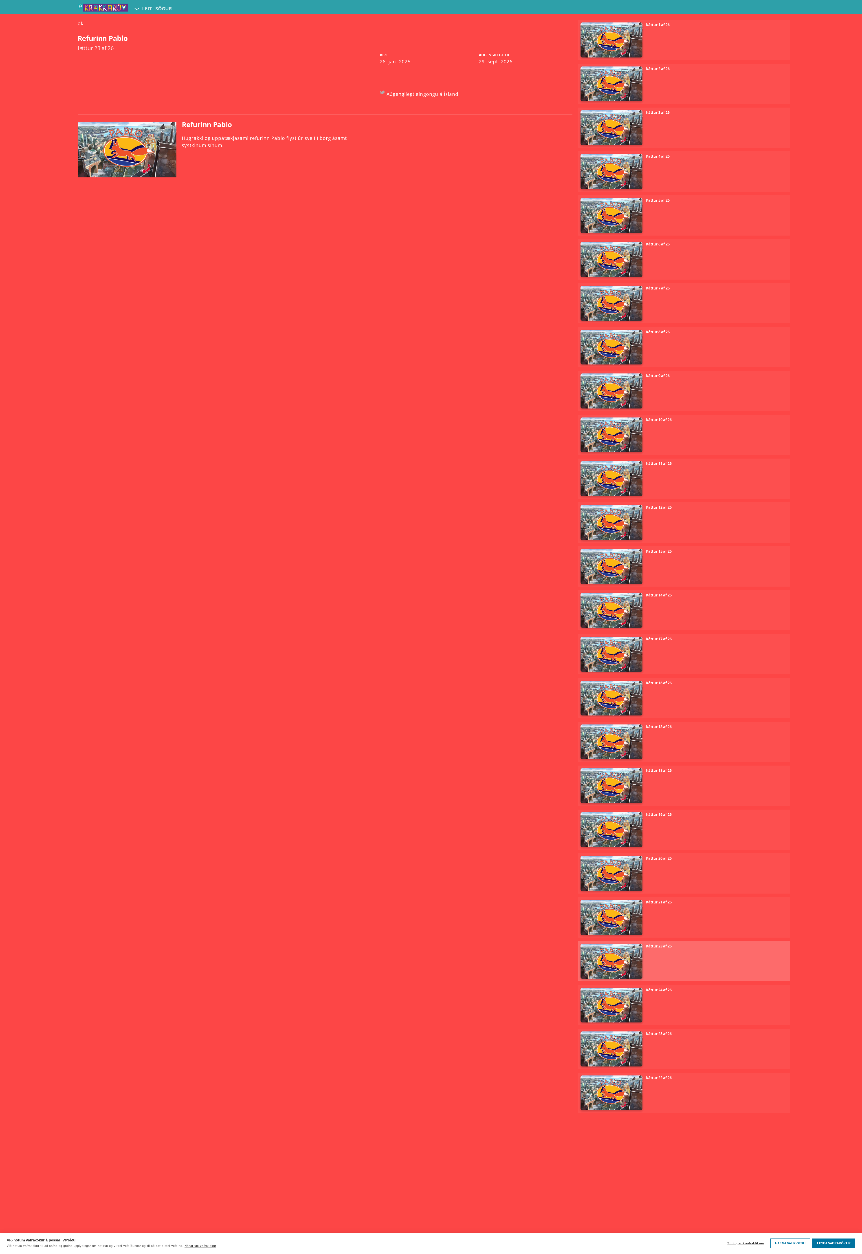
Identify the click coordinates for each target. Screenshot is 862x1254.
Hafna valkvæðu (790, 1243)
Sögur (163, 8)
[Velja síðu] (136, 8)
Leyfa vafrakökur (834, 1243)
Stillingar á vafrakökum (745, 1243)
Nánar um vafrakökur (200, 1245)
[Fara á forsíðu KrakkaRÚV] (103, 8)
